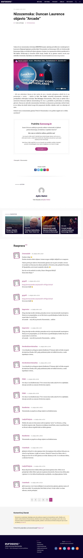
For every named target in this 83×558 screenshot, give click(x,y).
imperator (25, 309)
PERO (24, 379)
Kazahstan (25, 407)
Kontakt (39, 552)
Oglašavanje (40, 550)
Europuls (16, 160)
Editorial (47, 1)
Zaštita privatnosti (42, 548)
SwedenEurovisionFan (30, 346)
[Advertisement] (41, 34)
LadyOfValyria (27, 419)
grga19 (24, 281)
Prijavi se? (41, 528)
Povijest (54, 1)
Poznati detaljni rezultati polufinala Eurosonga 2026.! (67, 230)
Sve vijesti (70, 1)
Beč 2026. (39, 1)
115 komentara (31, 23)
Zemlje (62, 1)
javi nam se (23, 522)
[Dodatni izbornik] (80, 2)
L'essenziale (26, 253)
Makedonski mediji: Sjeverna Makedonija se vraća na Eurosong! (50, 230)
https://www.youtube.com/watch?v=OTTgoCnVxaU (37, 284)
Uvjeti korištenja (41, 546)
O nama (39, 542)
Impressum (40, 544)
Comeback (25, 448)
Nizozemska (23, 160)
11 (75, 218)
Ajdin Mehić (46, 199)
